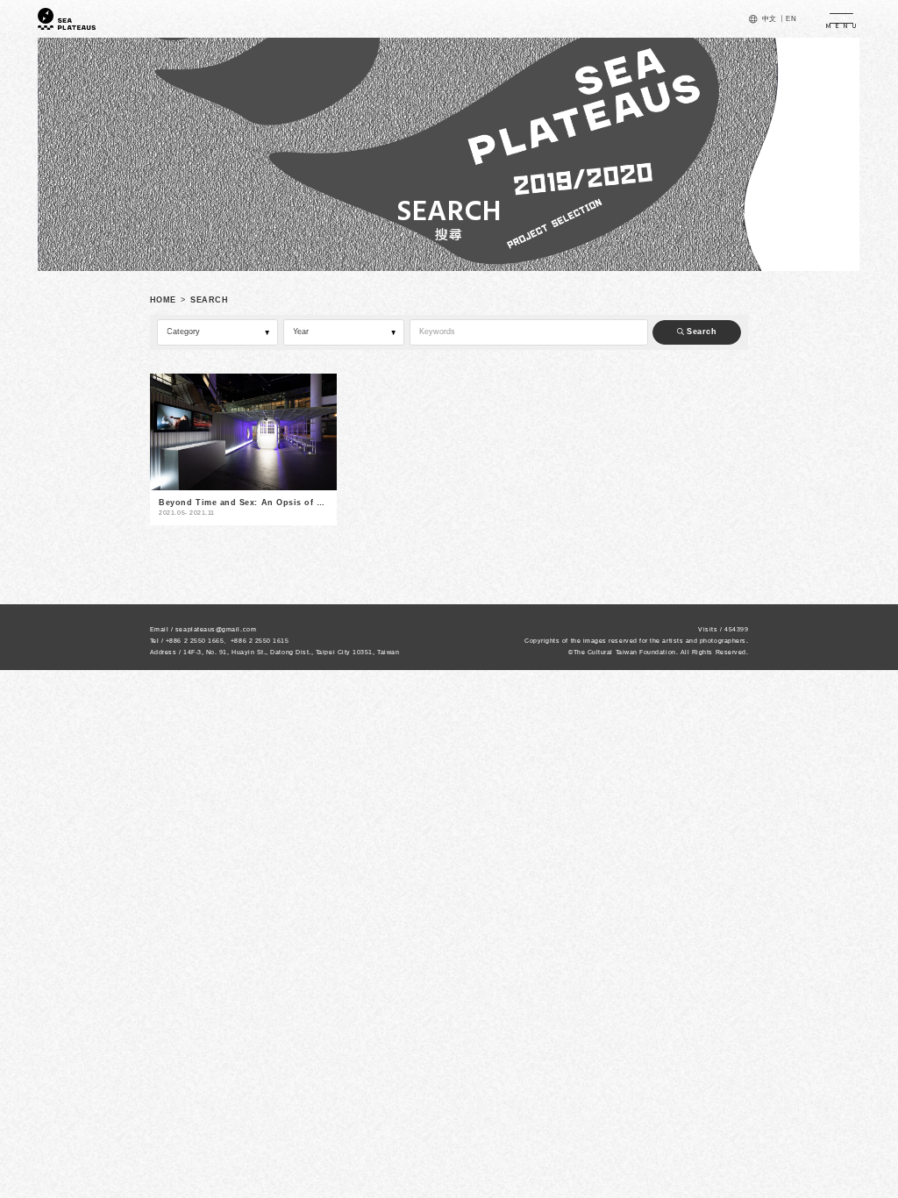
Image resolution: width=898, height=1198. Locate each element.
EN (791, 19)
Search (700, 331)
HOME (163, 300)
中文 (769, 19)
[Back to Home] (67, 19)
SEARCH (209, 300)
